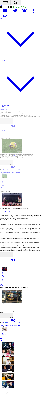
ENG (1, 5)
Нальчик (2, 279)
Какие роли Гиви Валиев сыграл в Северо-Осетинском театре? (8, 211)
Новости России (3, 272)
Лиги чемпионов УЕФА (16, 155)
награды (2, 282)
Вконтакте (19, 169)
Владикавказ (3, 277)
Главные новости (3, 60)
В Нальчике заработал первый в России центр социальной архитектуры (10, 325)
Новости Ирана (3, 130)
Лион (2, 184)
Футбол (2, 181)
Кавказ (2, 278)
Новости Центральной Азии (5, 61)
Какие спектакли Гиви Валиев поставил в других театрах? (8, 212)
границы (2, 280)
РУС (0, 5)
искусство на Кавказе (4, 281)
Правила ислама (3, 107)
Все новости (6, 109)
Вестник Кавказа (2, 109)
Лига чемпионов (3, 183)
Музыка (2, 275)
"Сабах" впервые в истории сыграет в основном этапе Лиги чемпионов (10, 172)
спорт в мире (3, 185)
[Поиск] (16, 2)
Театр (2, 273)
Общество (3, 333)
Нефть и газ (3, 106)
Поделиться (11, 164)
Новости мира (3, 179)
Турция (2, 182)
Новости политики (4, 131)
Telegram (7, 169)
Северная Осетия (3, 276)
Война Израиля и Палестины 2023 (5, 105)
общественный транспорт (4, 335)
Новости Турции (3, 180)
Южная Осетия (3, 274)
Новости (4, 169)
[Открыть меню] (5, 2)
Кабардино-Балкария (4, 334)
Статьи (5, 188)
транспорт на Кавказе (4, 336)
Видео (1, 340)
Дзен (1, 169)
